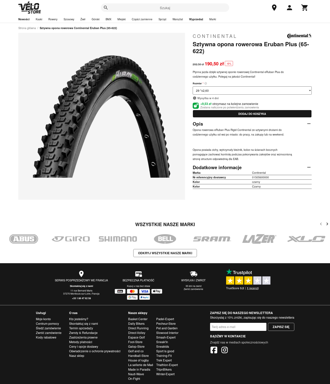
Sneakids (162, 346)
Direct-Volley (136, 332)
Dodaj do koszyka (252, 114)
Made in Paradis (139, 369)
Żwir (83, 19)
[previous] (321, 224)
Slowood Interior (167, 332)
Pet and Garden (167, 328)
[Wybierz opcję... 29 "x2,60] (252, 90)
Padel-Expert (165, 319)
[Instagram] (224, 350)
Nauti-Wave (136, 374)
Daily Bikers (136, 323)
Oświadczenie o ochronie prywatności (95, 351)
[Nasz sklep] (274, 7)
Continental (215, 36)
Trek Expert (164, 360)
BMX (108, 19)
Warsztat (177, 19)
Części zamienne (142, 19)
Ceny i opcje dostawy (83, 346)
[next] (327, 224)
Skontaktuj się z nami (81, 285)
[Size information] (205, 83)
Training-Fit (164, 355)
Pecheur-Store (166, 323)
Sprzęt (162, 19)
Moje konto (43, 319)
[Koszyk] (305, 7)
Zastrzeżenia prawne (83, 337)
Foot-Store (135, 342)
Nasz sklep (76, 355)
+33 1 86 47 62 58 (81, 298)
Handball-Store (138, 355)
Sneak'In (162, 342)
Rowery (52, 19)
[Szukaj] (105, 7)
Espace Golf (136, 337)
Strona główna (27, 28)
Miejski (121, 19)
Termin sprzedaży (81, 328)
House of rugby (138, 360)
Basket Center (137, 319)
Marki (212, 19)
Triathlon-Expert (167, 365)
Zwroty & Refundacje (83, 332)
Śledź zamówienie (48, 328)
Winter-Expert (165, 374)
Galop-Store (136, 346)
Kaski (39, 19)
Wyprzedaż (196, 19)
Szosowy (69, 19)
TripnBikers (164, 369)
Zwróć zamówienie (193, 289)
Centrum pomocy (47, 323)
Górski (95, 19)
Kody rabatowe (46, 337)
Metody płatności (80, 342)
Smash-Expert (166, 337)
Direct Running (138, 328)
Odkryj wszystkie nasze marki (165, 253)
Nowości (24, 19)
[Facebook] (214, 350)
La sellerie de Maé (140, 365)
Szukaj (165, 7)
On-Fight (134, 378)
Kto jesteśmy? (78, 319)
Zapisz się (281, 327)
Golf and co (136, 351)
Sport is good (165, 351)
